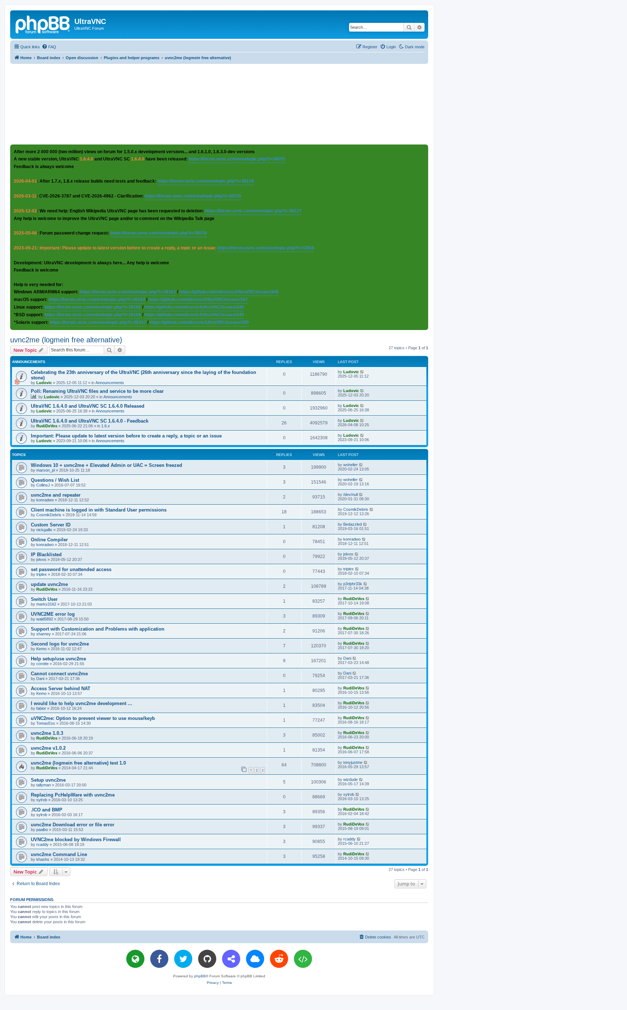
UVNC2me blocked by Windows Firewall (76, 839)
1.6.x (105, 426)
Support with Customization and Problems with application (97, 629)
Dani (347, 658)
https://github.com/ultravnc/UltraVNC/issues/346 (229, 291)
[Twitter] (183, 959)
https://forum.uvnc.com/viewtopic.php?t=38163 (127, 291)
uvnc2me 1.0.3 (47, 733)
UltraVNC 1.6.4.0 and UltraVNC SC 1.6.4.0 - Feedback (89, 421)
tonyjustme (352, 762)
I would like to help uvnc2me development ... (81, 703)
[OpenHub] (303, 959)
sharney (43, 634)
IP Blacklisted (46, 554)
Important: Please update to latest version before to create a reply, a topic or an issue (126, 436)
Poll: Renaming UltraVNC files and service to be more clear (97, 391)
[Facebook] (159, 959)
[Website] (135, 959)
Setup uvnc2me (48, 780)
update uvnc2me (49, 584)
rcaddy (42, 844)
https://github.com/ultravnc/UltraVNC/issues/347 (198, 299)
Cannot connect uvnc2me (59, 673)
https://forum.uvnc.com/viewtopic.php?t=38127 (253, 210)
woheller (350, 465)
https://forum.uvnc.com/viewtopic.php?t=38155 (193, 196)
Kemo (41, 649)
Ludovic (44, 382)
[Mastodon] (231, 959)
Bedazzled (352, 524)
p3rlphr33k (352, 584)
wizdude (350, 779)
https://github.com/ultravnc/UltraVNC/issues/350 (199, 322)
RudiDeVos (46, 426)
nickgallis (44, 530)
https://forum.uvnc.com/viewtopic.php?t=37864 (265, 248)
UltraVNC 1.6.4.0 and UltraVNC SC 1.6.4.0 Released (87, 406)
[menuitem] (49, 46)
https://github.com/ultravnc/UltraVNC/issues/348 (194, 307)
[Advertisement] (219, 104)
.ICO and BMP (46, 810)
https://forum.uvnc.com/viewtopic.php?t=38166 (93, 314)
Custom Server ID (50, 525)
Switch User (44, 599)
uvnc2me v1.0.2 (48, 748)
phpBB (200, 976)
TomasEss (45, 723)
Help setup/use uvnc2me (58, 658)
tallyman (43, 785)
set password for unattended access (71, 569)
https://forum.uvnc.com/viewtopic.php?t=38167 (98, 322)
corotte (42, 663)
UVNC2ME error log (53, 614)
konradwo (45, 500)
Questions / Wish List (55, 480)
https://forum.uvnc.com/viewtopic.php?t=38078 (158, 233)
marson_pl (45, 470)
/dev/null (350, 494)
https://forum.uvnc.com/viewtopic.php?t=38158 (205, 181)
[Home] (43, 23)
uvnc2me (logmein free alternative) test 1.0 (78, 763)
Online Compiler (49, 539)
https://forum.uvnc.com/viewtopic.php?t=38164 (97, 299)
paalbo (42, 829)
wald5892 (44, 619)
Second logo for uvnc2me (60, 644)
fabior (41, 708)
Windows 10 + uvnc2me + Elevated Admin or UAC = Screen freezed (106, 465)
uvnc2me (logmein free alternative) (66, 340)
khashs (42, 859)
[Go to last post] (362, 372)
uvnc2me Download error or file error (72, 824)
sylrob (41, 800)
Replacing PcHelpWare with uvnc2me (73, 795)
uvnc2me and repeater (56, 495)
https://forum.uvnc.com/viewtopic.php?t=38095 (237, 159)
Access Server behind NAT (60, 688)
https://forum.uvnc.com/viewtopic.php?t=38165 (93, 307)
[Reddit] (279, 959)
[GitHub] (207, 959)
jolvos (41, 559)
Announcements (109, 382)
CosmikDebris (48, 515)
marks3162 (46, 604)
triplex (41, 574)
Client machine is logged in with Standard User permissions (99, 510)
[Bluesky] (255, 959)
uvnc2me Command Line (59, 854)
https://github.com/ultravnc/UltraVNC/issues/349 (194, 314)
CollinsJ (43, 485)
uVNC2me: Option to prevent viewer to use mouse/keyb (93, 718)
